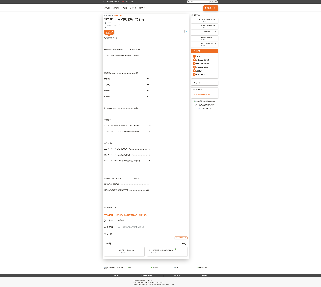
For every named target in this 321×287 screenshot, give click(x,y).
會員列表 (133, 8)
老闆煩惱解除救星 (113, 2)
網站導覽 (177, 275)
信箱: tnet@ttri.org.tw (159, 284)
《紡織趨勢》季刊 (117, 15)
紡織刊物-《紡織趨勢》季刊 (114, 25)
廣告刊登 (204, 275)
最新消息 (107, 8)
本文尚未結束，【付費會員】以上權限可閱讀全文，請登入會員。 (126, 215)
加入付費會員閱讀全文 (109, 32)
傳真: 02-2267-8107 (170, 284)
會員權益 (116, 275)
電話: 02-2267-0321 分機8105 (146, 284)
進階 (216, 2)
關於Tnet (142, 8)
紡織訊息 (116, 8)
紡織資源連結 (200, 74)
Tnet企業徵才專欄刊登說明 (201, 94)
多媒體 (125, 8)
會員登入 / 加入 (211, 8)
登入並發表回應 (181, 237)
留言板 (198, 83)
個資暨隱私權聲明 (146, 275)
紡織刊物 (109, 15)
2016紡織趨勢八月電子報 (133, 227)
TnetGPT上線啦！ (128, 2)
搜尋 (211, 2)
